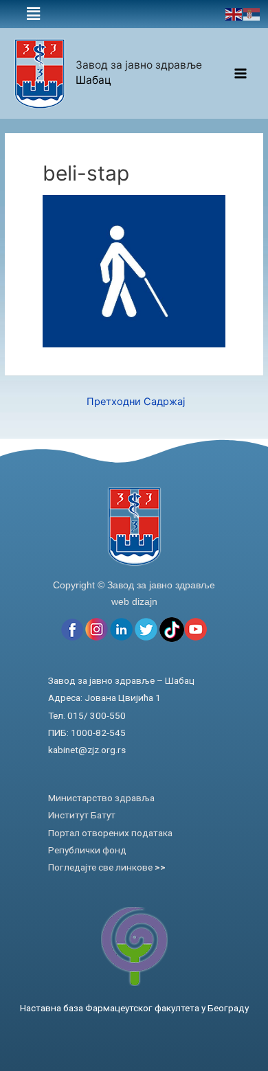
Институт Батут (81, 814)
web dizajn (134, 601)
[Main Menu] (241, 74)
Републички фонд (87, 849)
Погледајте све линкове (107, 867)
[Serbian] (252, 13)
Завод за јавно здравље (139, 64)
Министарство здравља (101, 797)
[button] (33, 14)
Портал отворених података (110, 832)
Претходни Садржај (136, 401)
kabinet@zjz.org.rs (87, 749)
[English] (234, 13)
